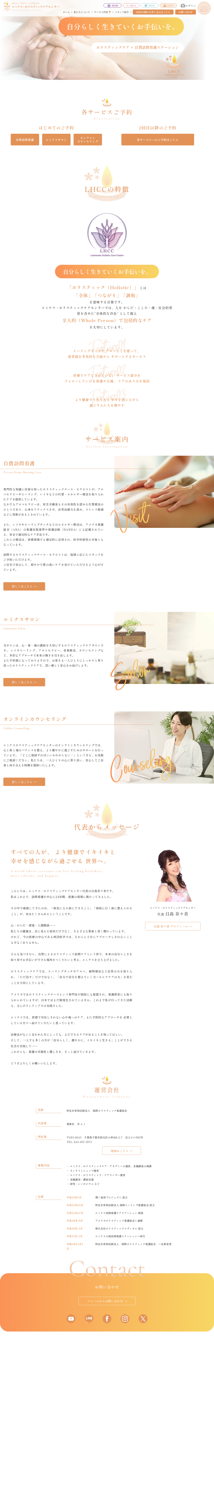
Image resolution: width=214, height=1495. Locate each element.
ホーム (66, 12)
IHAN (115, 5)
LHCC (170, 5)
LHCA (133, 5)
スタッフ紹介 (122, 12)
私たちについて (82, 12)
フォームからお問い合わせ (107, 1301)
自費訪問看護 (25, 140)
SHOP (151, 5)
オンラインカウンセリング (87, 139)
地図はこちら (121, 1151)
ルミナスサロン (56, 140)
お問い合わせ (186, 12)
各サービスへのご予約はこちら (158, 140)
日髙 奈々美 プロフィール (173, 926)
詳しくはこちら (24, 586)
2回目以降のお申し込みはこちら (153, 12)
